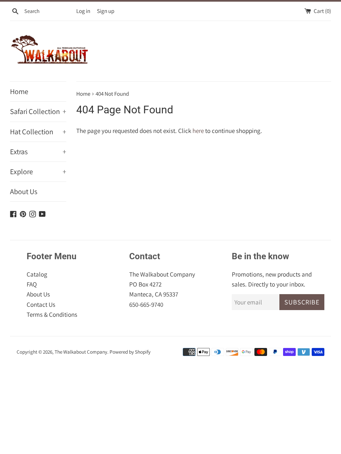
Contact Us (41, 304)
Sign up (105, 11)
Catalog (37, 274)
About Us (23, 191)
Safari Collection (38, 111)
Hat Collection (38, 131)
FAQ (32, 284)
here (198, 131)
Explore (38, 171)
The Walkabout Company (81, 351)
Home (19, 91)
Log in (83, 11)
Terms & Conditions (52, 314)
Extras (38, 151)
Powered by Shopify (130, 351)
